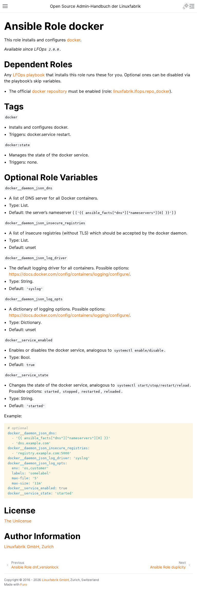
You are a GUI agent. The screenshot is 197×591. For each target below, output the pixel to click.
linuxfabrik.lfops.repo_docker (141, 91)
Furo (23, 584)
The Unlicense (17, 520)
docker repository (49, 91)
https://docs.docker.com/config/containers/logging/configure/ (69, 274)
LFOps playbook (29, 74)
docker (73, 39)
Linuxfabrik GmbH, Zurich (29, 546)
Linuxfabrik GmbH (55, 580)
